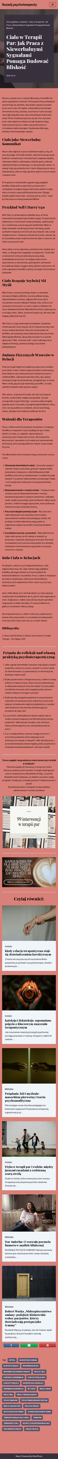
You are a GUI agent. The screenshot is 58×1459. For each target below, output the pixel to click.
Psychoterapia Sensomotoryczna (34, 1400)
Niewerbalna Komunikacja (13, 1389)
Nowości (23, 22)
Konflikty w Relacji (11, 1383)
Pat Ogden (31, 1389)
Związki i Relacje (32, 1429)
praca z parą (8, 1395)
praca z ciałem (45, 1389)
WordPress (37, 1456)
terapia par (37, 1418)
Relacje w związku (32, 1406)
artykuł (12, 1360)
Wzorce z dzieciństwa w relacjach (36, 1423)
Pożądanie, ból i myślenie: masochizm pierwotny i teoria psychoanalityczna (25, 1097)
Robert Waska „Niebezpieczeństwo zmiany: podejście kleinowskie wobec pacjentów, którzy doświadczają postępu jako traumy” (28, 1318)
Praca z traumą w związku (27, 1395)
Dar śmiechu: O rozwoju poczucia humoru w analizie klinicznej (28, 1243)
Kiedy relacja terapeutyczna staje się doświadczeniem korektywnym (28, 952)
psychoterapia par (10, 1400)
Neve (18, 1456)
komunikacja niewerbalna (13, 1377)
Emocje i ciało (39, 1372)
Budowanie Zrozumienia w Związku (17, 1372)
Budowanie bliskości (31, 1366)
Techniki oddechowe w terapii (39, 1412)
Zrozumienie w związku (12, 1429)
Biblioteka (9, 1089)
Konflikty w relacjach (36, 1377)
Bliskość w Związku (11, 1366)
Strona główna (12, 22)
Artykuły (8, 946)
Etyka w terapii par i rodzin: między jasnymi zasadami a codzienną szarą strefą (29, 1170)
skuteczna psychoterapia (13, 1412)
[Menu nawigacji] (52, 4)
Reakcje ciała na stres (12, 1406)
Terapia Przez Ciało (11, 1423)
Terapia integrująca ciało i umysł (16, 1418)
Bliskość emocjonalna (28, 1360)
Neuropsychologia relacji (33, 1383)
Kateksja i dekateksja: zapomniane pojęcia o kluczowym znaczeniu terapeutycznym (28, 1023)
